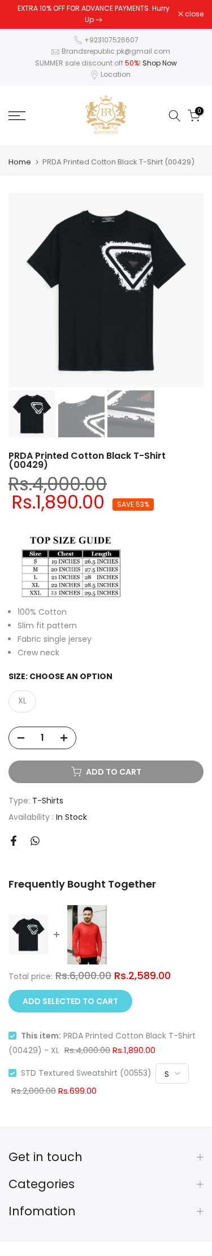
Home (19, 162)
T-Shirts (47, 800)
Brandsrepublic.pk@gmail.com (116, 51)
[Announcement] (93, 14)
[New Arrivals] (99, 19)
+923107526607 (111, 40)
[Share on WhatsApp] (35, 841)
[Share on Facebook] (13, 841)
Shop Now (159, 63)
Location (116, 74)
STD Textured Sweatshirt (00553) (86, 1073)
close (193, 14)
